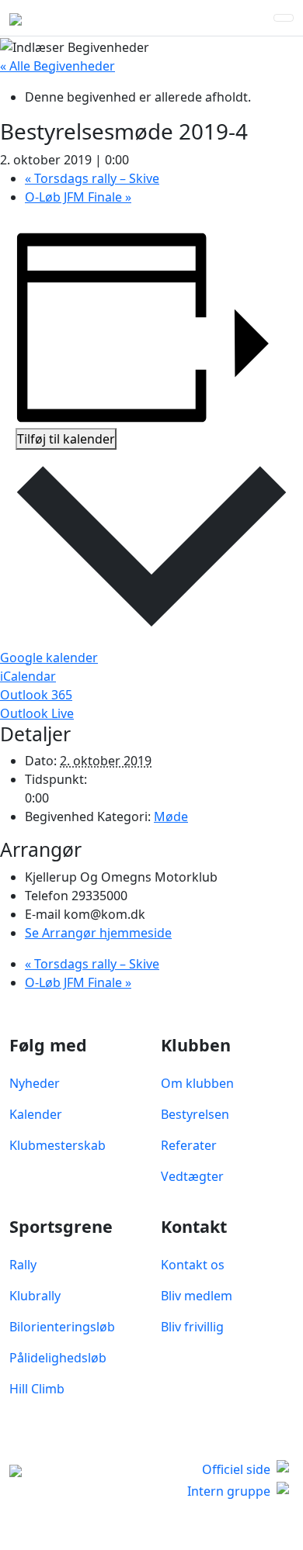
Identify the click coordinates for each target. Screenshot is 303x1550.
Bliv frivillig (192, 1326)
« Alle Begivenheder (57, 65)
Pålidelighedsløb (57, 1357)
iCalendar (28, 676)
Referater (189, 1145)
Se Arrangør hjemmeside (98, 932)
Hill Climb (36, 1388)
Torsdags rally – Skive (92, 178)
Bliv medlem (196, 1295)
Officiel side (236, 1469)
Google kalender (49, 657)
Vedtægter (192, 1176)
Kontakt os (193, 1264)
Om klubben (197, 1083)
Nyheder (34, 1083)
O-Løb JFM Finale (78, 196)
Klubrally (35, 1295)
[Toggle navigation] (283, 18)
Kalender (35, 1114)
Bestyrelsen (195, 1114)
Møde (171, 816)
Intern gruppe (228, 1491)
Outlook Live (37, 713)
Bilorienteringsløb (62, 1326)
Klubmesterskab (57, 1145)
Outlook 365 (36, 694)
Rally (23, 1264)
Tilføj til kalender (66, 438)
